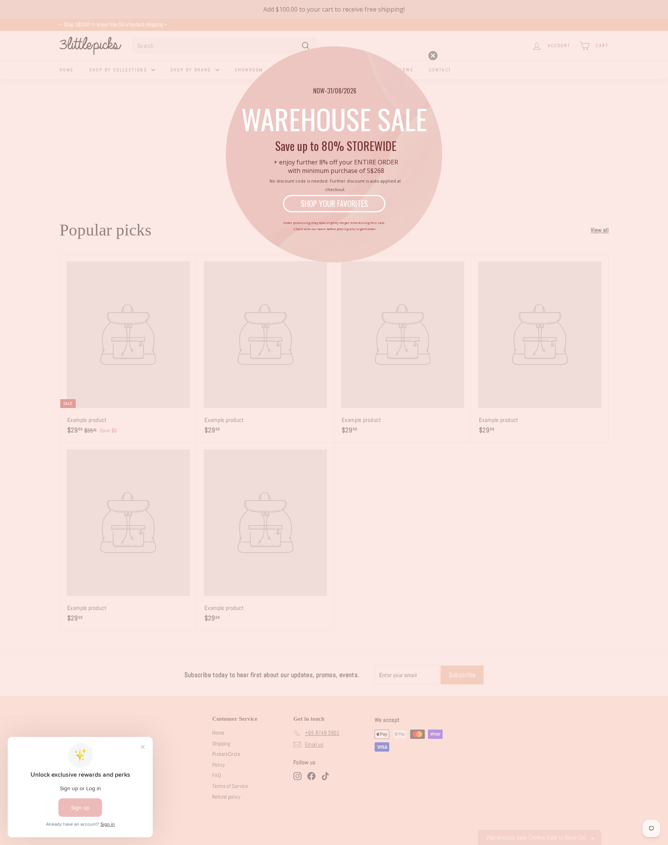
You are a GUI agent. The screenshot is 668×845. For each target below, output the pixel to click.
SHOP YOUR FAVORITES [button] (334, 203)
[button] (433, 55)
